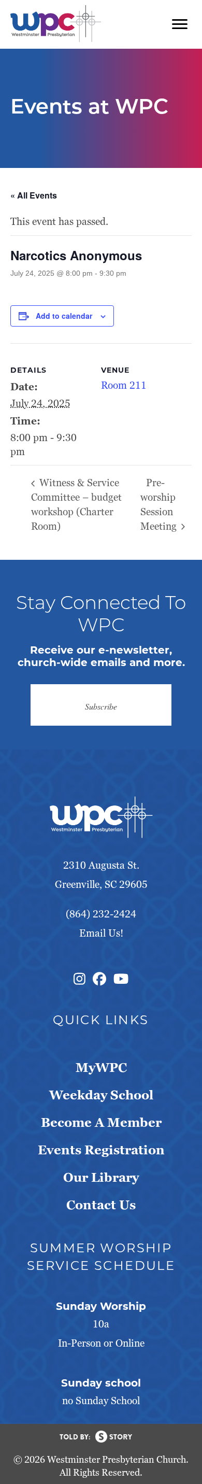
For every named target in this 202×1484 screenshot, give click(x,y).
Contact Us (101, 1205)
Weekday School (101, 1095)
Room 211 (124, 385)
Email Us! (101, 933)
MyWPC (101, 1067)
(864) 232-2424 (101, 914)
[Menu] (180, 24)
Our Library (101, 1177)
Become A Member (101, 1122)
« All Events (33, 195)
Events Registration (101, 1150)
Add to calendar (64, 316)
